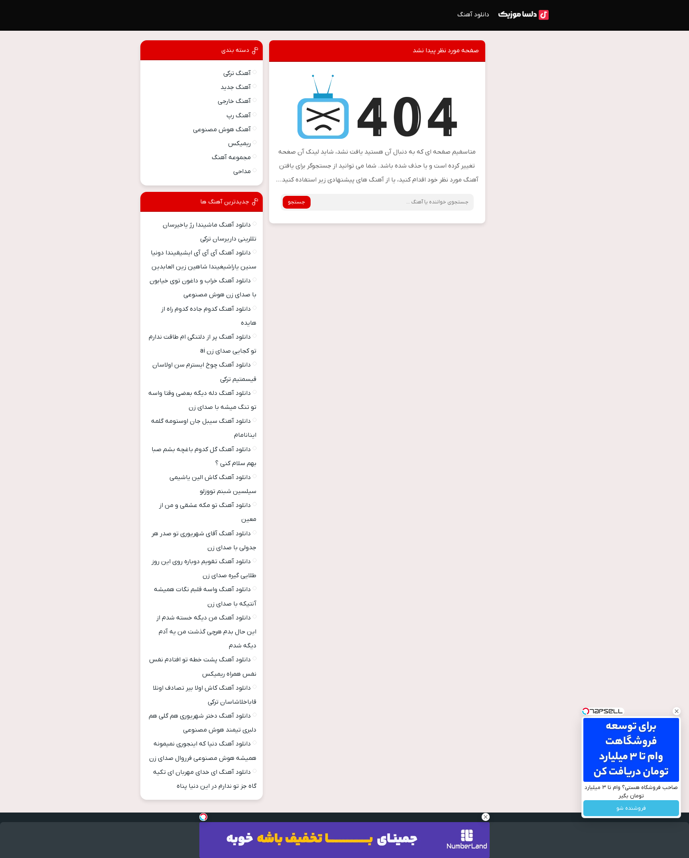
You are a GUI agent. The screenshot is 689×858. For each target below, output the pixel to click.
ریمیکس (239, 144)
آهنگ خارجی (234, 101)
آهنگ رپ (238, 116)
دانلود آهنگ (473, 15)
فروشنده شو (631, 808)
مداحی (242, 172)
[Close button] (677, 711)
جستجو (296, 202)
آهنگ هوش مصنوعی (222, 130)
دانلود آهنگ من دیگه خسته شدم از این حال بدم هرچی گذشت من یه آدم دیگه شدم (206, 632)
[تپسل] (203, 817)
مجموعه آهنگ (231, 158)
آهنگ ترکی (237, 73)
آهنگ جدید (235, 87)
